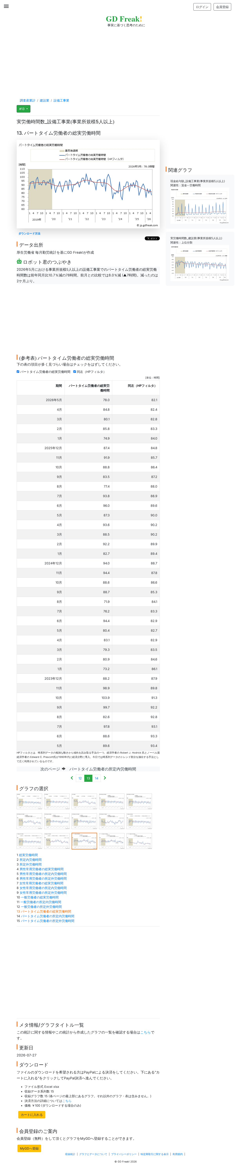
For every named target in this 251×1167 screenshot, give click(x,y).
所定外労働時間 (31, 864)
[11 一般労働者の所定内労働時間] (29, 841)
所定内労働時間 (31, 860)
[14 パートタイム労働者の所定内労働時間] (112, 841)
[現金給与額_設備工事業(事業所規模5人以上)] (199, 205)
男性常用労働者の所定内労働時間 (43, 874)
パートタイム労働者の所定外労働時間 (47, 921)
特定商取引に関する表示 (155, 1154)
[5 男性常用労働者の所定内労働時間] (139, 801)
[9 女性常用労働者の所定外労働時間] (112, 821)
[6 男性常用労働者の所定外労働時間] (29, 821)
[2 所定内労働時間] (57, 801)
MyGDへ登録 (29, 1148)
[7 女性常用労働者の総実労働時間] (57, 821)
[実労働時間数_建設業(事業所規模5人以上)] (199, 263)
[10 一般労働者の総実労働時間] (139, 821)
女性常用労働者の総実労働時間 (41, 883)
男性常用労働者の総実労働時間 (42, 869)
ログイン (202, 7)
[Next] (105, 778)
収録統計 (70, 1154)
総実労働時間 (28, 855)
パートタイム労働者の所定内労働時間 (47, 916)
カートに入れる (32, 1115)
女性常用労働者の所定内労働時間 (43, 888)
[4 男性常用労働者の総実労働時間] (112, 801)
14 (96, 778)
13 (88, 778)
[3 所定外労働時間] (84, 801)
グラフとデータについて (93, 1154)
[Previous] (72, 778)
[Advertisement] (125, 58)
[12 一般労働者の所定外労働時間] (57, 841)
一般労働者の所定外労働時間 (41, 907)
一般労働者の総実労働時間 (40, 897)
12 (80, 778)
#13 (22, 109)
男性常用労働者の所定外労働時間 (43, 878)
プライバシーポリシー (124, 1154)
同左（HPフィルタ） (92, 372)
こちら (145, 1032)
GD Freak (124, 18)
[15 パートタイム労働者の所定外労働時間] (139, 841)
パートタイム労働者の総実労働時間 (45, 372)
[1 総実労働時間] (29, 801)
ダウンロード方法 (29, 233)
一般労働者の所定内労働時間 (40, 902)
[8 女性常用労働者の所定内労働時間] (84, 821)
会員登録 (222, 7)
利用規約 (178, 1154)
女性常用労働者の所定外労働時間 (43, 893)
